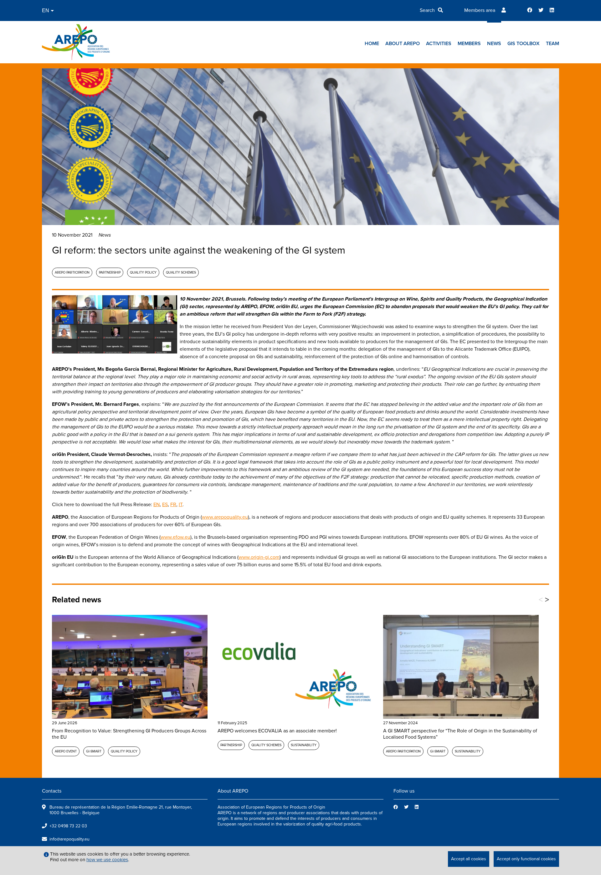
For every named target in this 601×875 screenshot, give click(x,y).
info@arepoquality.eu (69, 839)
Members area (479, 10)
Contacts (51, 791)
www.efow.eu (175, 537)
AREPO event (66, 751)
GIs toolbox (523, 43)
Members (469, 43)
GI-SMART (93, 751)
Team (552, 43)
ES (165, 504)
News (494, 43)
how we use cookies (107, 859)
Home (372, 43)
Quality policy (143, 272)
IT (180, 504)
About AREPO (402, 43)
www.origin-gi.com (259, 557)
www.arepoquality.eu (225, 517)
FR (173, 504)
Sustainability (303, 745)
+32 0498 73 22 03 (68, 826)
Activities (438, 43)
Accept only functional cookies (526, 859)
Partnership (110, 272)
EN (156, 504)
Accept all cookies (468, 859)
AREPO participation (72, 272)
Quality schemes (181, 272)
